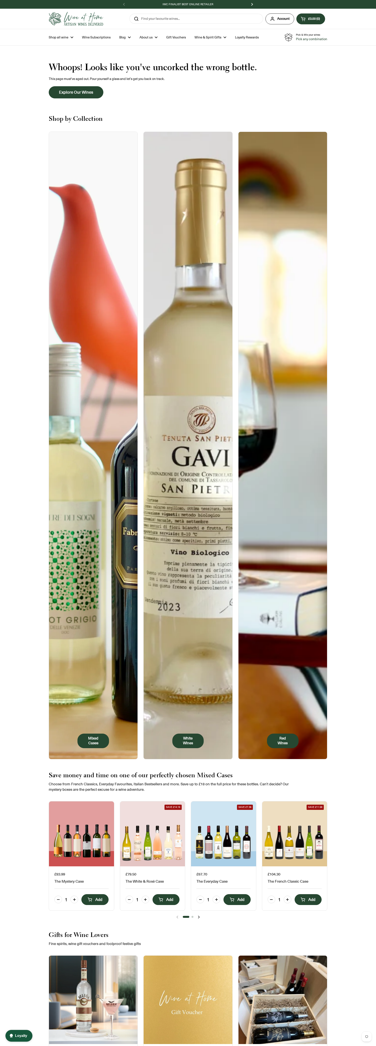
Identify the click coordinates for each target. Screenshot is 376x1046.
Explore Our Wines (76, 92)
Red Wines (283, 740)
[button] (310, 18)
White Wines (188, 740)
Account (283, 19)
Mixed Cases (93, 740)
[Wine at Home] (76, 19)
